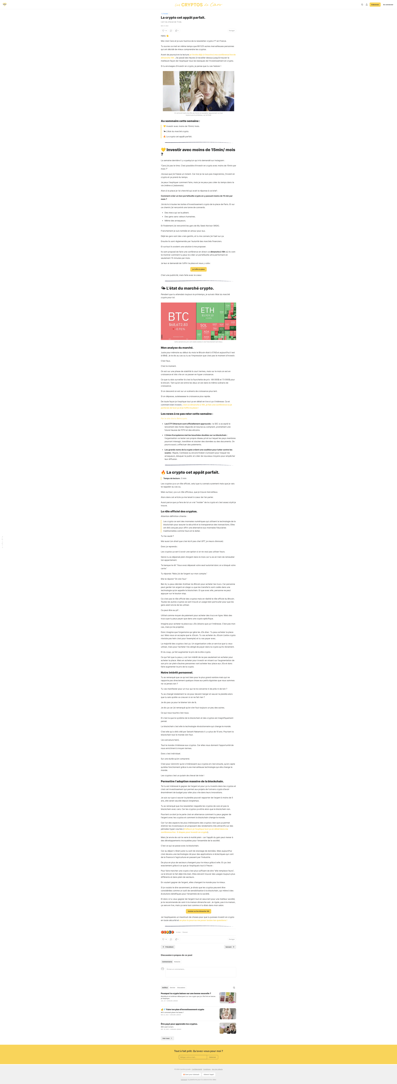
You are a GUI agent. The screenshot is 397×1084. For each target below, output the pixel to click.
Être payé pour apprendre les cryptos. (179, 1024)
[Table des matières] (2, 542)
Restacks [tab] (177, 962)
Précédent (169, 947)
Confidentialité (197, 1069)
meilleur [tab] (165, 988)
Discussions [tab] (181, 988)
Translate (165, 13)
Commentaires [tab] (167, 962)
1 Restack (185, 932)
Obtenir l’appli (209, 1074)
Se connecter (388, 5)
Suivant (229, 947)
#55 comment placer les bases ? (172, 1012)
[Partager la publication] (367, 4)
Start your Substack (192, 1074)
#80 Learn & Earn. (167, 1027)
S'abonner (375, 5)
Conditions (207, 1069)
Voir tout (166, 1038)
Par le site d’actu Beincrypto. (174, 418)
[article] (198, 998)
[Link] (158, 121)
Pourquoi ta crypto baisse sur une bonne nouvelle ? (186, 993)
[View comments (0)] (171, 31)
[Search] (362, 4)
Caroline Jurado (172, 1001)
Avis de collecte (217, 1069)
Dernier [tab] (172, 988)
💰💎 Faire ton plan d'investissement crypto (182, 1009)
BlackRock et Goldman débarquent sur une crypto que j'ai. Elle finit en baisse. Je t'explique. (188, 997)
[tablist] (171, 962)
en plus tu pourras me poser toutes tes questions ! (203, 920)
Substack (184, 1080)
